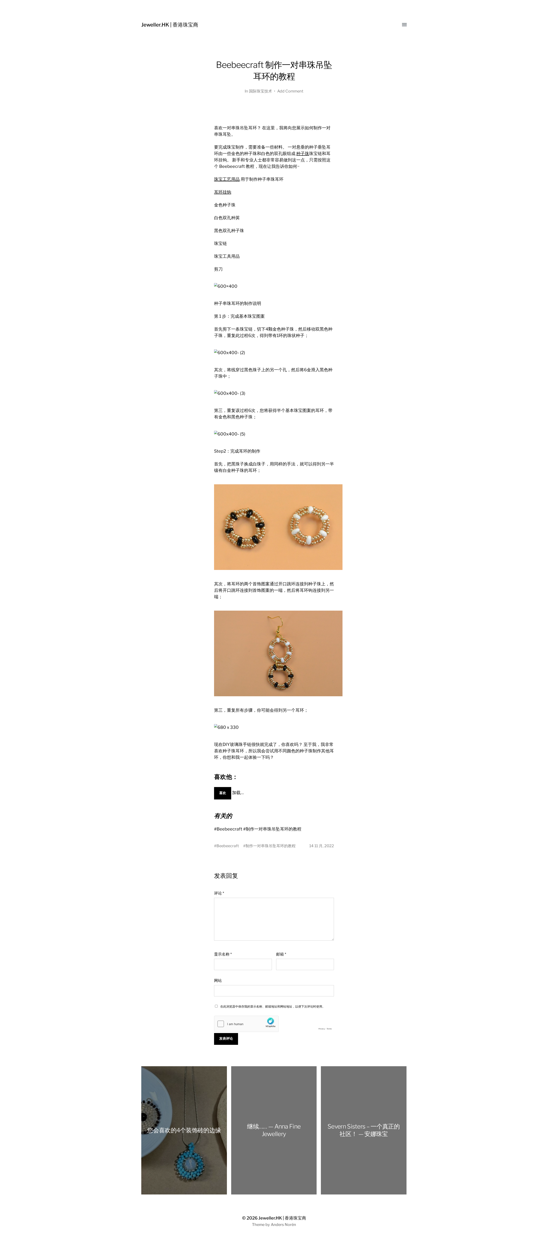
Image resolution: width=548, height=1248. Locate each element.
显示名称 (223, 954)
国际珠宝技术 (260, 91)
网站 (218, 980)
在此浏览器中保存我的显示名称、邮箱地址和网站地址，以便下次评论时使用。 (272, 1006)
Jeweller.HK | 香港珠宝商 (169, 25)
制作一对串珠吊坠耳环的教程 (271, 846)
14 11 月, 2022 (321, 846)
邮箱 (281, 954)
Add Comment (290, 91)
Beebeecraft (227, 846)
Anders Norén (283, 1224)
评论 (219, 893)
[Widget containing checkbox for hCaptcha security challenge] (274, 1024)
